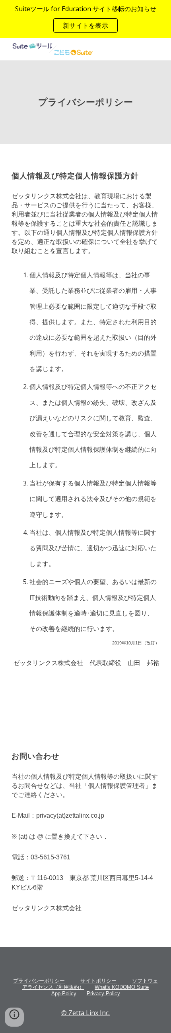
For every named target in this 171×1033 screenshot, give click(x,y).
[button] (14, 1017)
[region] (85, 19)
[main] (85, 102)
